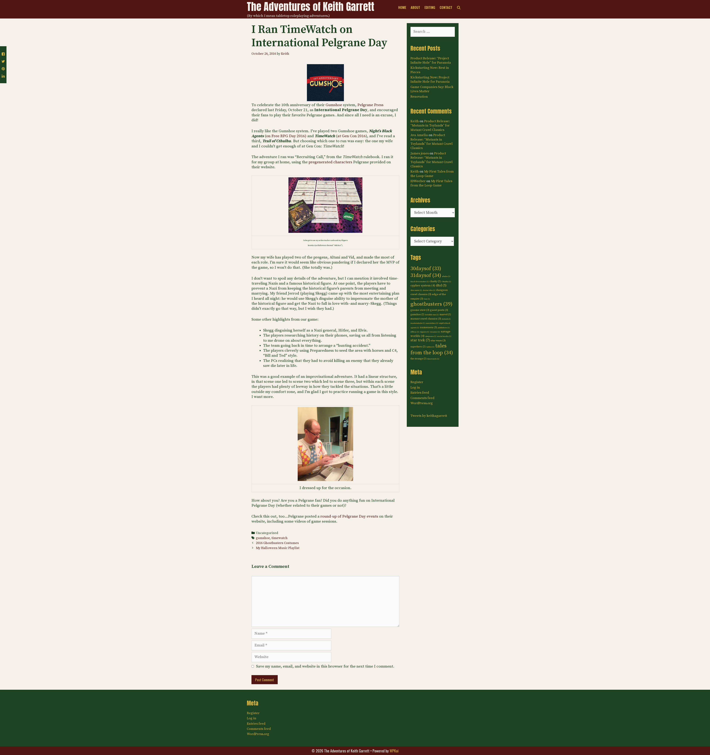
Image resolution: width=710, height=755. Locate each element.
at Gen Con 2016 (351, 136)
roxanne (435, 332)
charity (435, 281)
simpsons (430, 336)
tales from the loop (431, 349)
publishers (444, 327)
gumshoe (263, 538)
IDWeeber (418, 181)
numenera (428, 327)
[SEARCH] (458, 7)
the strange (418, 358)
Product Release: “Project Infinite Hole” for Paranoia (430, 60)
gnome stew (419, 310)
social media (444, 336)
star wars (438, 340)
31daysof (425, 275)
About (415, 7)
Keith (414, 121)
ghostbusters (431, 304)
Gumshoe (334, 105)
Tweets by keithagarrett (428, 416)
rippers (424, 332)
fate (427, 299)
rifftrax (414, 332)
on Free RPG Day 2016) (286, 136)
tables (430, 347)
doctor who (429, 290)
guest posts (439, 310)
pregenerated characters (330, 162)
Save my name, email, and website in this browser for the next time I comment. (325, 666)
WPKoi (394, 751)
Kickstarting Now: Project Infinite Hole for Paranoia (430, 79)
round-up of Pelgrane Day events (349, 516)
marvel (445, 314)
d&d (441, 285)
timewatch (279, 538)
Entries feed (419, 393)
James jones (419, 153)
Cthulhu (446, 281)
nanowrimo (432, 323)
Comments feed (422, 398)
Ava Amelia (419, 135)
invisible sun (432, 314)
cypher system (422, 285)
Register (416, 382)
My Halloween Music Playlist (277, 548)
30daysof (425, 268)
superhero (418, 346)
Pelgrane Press (370, 105)
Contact (446, 7)
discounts (416, 290)
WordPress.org (421, 403)
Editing (430, 7)
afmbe (446, 276)
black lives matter (419, 281)
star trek (420, 340)
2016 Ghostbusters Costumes (277, 543)
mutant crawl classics (425, 318)
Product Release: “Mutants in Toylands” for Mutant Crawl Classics (430, 125)
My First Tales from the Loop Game (432, 173)
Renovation (419, 96)
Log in (415, 387)
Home (402, 7)
